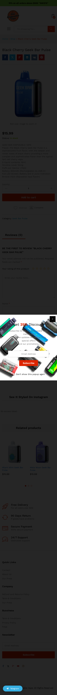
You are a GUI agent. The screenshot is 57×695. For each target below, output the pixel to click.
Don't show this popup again (30, 374)
